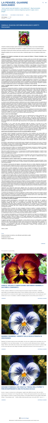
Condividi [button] (43, 243)
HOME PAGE (4, 15)
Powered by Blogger (25, 418)
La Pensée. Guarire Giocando (14, 3)
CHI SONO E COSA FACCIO (16, 15)
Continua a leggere (42, 298)
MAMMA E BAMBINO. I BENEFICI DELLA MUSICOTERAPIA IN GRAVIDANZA (21, 337)
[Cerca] (43, 2)
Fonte (2, 233)
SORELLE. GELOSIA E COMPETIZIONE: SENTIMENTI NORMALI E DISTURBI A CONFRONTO (22, 286)
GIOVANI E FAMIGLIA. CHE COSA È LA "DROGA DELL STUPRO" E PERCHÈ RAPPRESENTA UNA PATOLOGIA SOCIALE (22, 388)
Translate (9, 18)
